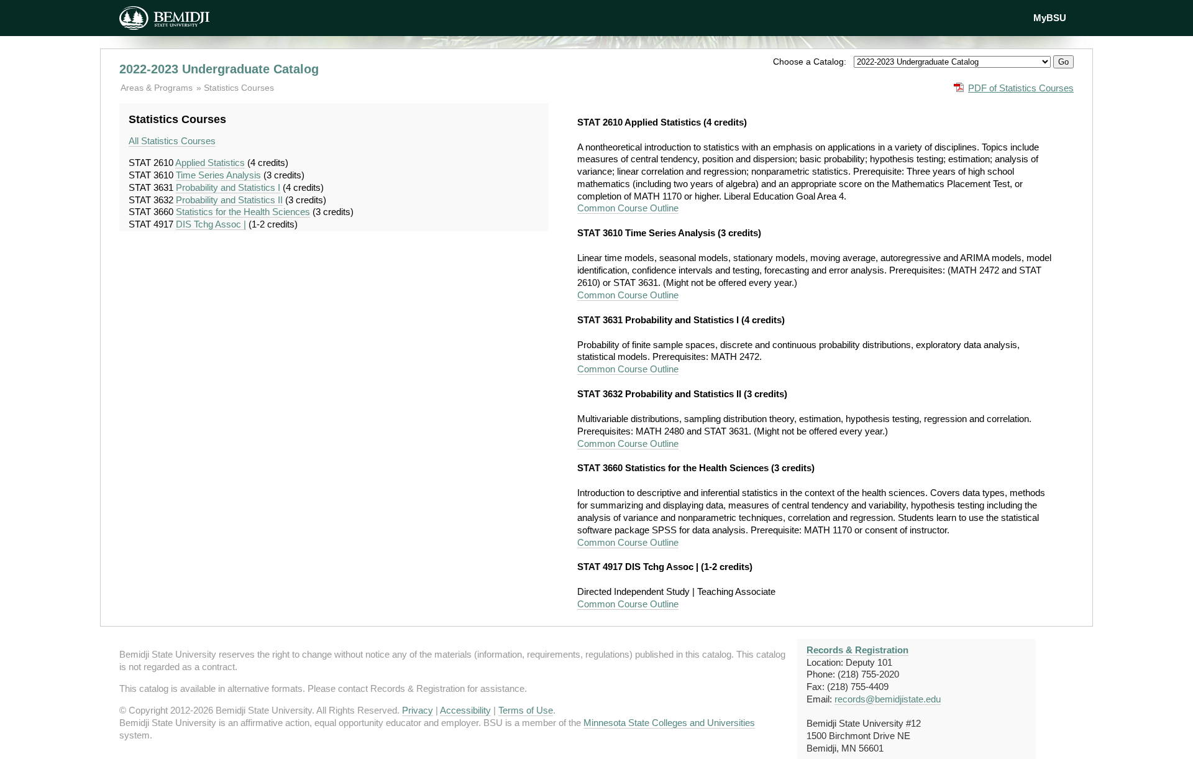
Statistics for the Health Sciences (243, 211)
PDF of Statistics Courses (1021, 88)
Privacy (417, 710)
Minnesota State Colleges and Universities (669, 722)
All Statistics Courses (172, 141)
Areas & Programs (158, 88)
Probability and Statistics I (228, 187)
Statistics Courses (239, 88)
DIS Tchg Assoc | (211, 224)
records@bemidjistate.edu (887, 699)
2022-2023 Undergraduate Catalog (219, 69)
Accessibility (465, 710)
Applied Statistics (210, 162)
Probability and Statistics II (229, 200)
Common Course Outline (628, 208)
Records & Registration (857, 650)
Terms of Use (525, 710)
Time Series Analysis (218, 175)
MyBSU (1049, 17)
